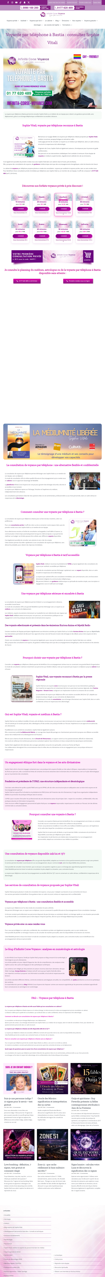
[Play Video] (85, 481)
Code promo (59, 1259)
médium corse (18, 615)
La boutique (58, 1255)
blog (25, 984)
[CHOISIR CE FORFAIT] (20, 209)
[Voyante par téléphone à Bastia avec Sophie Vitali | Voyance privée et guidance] (23, 137)
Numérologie (8, 1240)
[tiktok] (20, 2)
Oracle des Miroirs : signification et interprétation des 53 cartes (52, 1101)
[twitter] (28, 2)
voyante (16, 664)
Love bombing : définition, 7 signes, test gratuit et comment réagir (17, 1167)
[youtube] (16, 2)
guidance (36, 164)
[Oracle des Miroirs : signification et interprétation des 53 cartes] (52, 1078)
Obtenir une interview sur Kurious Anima (67, 1271)
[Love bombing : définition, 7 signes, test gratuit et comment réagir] (18, 1144)
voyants (41, 156)
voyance (15, 168)
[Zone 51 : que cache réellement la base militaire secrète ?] (52, 1144)
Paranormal (8, 1244)
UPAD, (70, 564)
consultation (57, 699)
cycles (75, 980)
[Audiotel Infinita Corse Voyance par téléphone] (35, 6)
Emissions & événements (12, 1235)
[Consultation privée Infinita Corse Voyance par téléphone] (69, 6)
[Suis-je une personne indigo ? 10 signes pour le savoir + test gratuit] (18, 1078)
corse (56, 686)
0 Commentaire (17, 1107)
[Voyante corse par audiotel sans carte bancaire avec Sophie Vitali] (23, 564)
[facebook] (8, 2)
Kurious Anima (8, 1276)
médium (7, 609)
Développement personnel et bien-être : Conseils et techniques (23, 1231)
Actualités (7, 1215)
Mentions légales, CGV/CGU (12, 1263)
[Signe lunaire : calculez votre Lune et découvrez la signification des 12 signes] (86, 1144)
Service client (8, 1255)
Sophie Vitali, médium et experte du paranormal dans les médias (24, 1248)
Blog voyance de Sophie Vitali (13, 1227)
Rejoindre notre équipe (62, 1263)
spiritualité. (9, 636)
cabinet (9, 481)
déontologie (20, 498)
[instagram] (12, 2)
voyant (79, 570)
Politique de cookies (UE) (12, 1267)
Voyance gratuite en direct (12, 1252)
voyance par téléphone (24, 860)
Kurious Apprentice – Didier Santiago (15, 1271)
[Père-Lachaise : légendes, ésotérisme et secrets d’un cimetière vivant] (78, 958)
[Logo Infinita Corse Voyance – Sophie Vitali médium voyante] (52, 13)
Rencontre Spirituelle (61, 1267)
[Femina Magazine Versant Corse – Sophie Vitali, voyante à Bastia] (22, 676)
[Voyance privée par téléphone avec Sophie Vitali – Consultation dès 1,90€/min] (82, 520)
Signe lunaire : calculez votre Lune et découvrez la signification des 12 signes (85, 1167)
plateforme (10, 485)
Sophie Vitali (93, 137)
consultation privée (17, 525)
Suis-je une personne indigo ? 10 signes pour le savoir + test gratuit (18, 1101)
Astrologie (7, 1219)
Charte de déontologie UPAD (13, 1259)
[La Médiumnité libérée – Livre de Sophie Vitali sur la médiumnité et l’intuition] (52, 424)
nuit (60, 863)
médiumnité (91, 721)
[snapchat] (24, 2)
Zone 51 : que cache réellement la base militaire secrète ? (51, 1167)
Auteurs (6, 1223)
